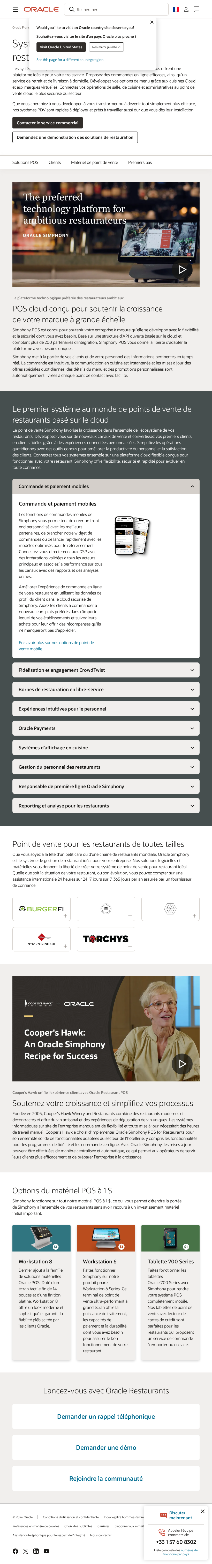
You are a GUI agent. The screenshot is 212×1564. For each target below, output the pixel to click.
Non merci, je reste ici (106, 47)
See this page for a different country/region (69, 59)
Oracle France (21, 27)
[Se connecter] (186, 9)
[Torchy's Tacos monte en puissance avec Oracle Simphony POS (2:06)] (106, 939)
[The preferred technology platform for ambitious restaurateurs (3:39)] (106, 234)
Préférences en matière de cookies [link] (35, 1526)
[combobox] (116, 9)
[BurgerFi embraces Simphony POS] (106, 1028)
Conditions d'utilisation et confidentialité (71, 1517)
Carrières (103, 1526)
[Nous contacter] (196, 9)
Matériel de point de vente (94, 162)
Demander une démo (106, 1447)
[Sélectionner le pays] (176, 9)
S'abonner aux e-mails (130, 1526)
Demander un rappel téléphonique (106, 1416)
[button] (15, 9)
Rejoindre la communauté (106, 1478)
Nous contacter (100, 1535)
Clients (55, 162)
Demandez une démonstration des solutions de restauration (75, 137)
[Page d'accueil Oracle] (41, 9)
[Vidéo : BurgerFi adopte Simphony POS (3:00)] (41, 909)
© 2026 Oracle (22, 1517)
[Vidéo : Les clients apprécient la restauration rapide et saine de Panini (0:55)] (170, 909)
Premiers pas (140, 162)
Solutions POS (25, 162)
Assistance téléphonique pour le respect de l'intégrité (48, 1535)
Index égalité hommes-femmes (125, 1517)
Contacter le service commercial (47, 122)
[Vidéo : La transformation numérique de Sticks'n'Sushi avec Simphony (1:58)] (41, 939)
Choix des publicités (78, 1526)
